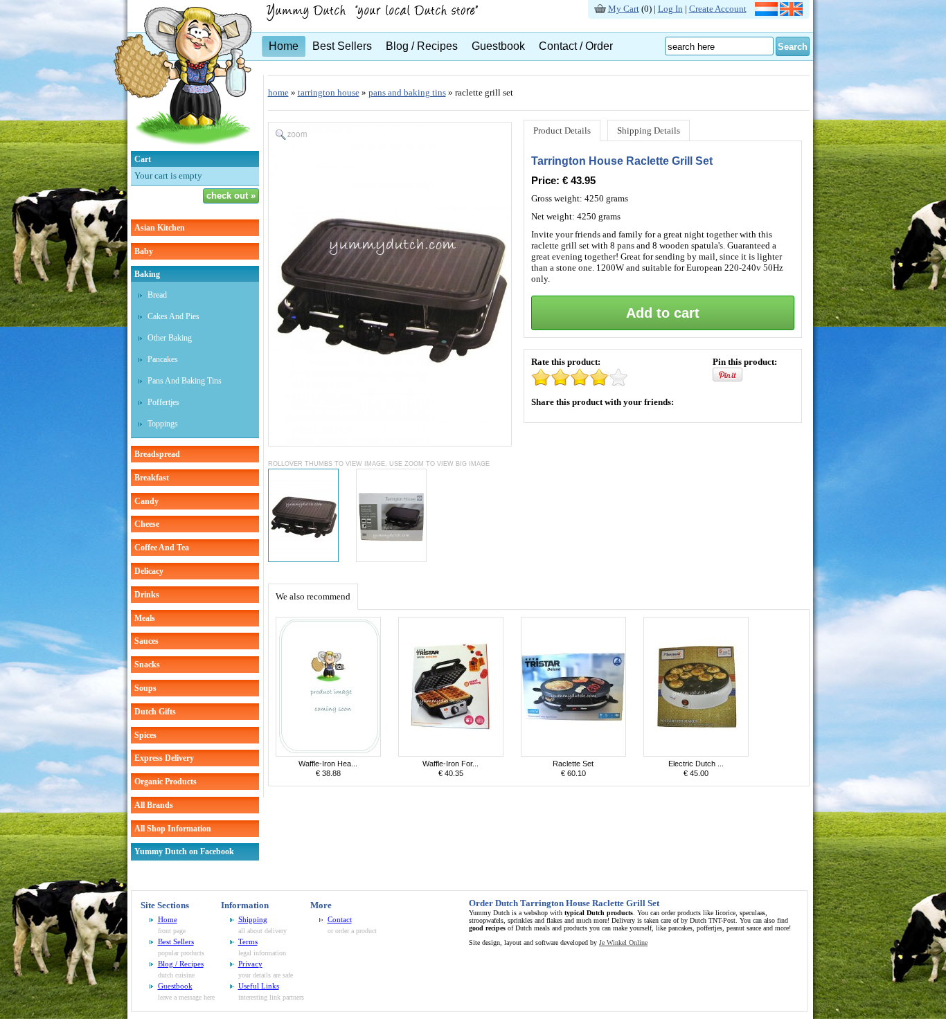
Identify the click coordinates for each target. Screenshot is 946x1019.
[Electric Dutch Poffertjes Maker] (696, 753)
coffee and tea (161, 547)
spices (145, 735)
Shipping (252, 919)
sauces (146, 641)
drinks (146, 594)
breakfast (151, 478)
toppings (163, 424)
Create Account (718, 8)
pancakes (163, 359)
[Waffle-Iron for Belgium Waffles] (450, 753)
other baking (170, 338)
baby (143, 251)
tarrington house (328, 92)
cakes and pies (173, 316)
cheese (146, 524)
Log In (670, 8)
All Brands (153, 805)
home (278, 92)
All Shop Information (172, 828)
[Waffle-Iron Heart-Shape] (328, 753)
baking (147, 274)
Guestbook (498, 46)
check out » (231, 195)
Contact (340, 919)
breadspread (157, 454)
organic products (165, 781)
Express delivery (164, 758)
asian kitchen (159, 228)
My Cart (623, 8)
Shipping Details (648, 130)
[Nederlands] (766, 13)
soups (145, 688)
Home (283, 46)
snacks (147, 664)
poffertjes (163, 402)
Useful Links (258, 986)
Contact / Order (576, 46)
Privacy (250, 963)
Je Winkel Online (623, 942)
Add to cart (662, 313)
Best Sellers (342, 46)
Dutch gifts (155, 711)
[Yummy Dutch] (183, 148)
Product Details (562, 130)
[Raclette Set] (573, 753)
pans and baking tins (185, 381)
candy (146, 501)
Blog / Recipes (422, 46)
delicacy (148, 571)
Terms (248, 941)
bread (157, 295)
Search (792, 47)
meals (144, 618)
